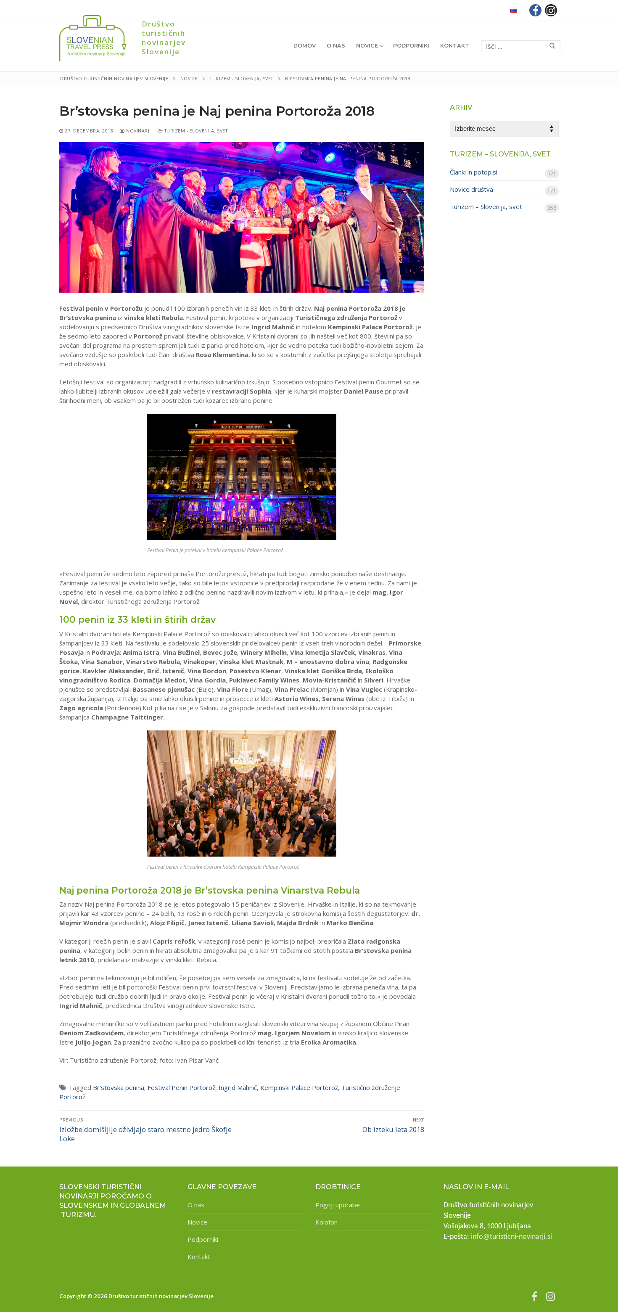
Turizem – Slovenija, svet (486, 206)
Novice (197, 1222)
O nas (196, 1205)
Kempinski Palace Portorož (299, 1087)
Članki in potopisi (473, 172)
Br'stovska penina (118, 1087)
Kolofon (326, 1222)
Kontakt (199, 1256)
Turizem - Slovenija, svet (195, 130)
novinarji (138, 130)
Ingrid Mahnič (238, 1087)
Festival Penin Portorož (181, 1087)
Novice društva (471, 189)
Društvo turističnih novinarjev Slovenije (164, 37)
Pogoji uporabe (337, 1205)
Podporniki (203, 1239)
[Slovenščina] (513, 10)
